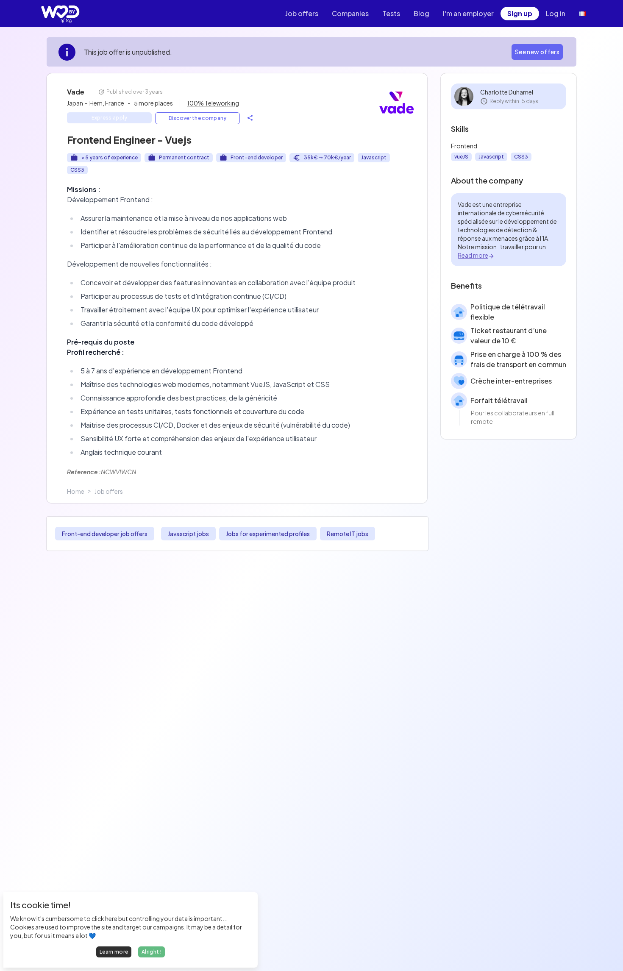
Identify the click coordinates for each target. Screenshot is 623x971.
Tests (391, 13)
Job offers (301, 13)
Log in (555, 13)
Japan (77, 103)
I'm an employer (468, 13)
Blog (421, 13)
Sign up (519, 13)
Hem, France (106, 103)
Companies (350, 13)
